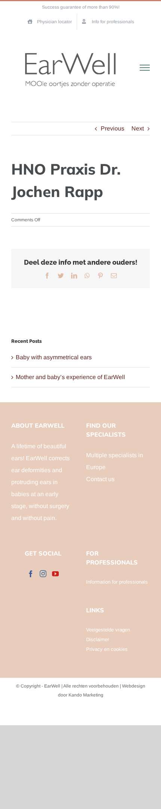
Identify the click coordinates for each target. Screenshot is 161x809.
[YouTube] (55, 573)
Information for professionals (117, 582)
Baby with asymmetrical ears (54, 357)
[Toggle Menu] (144, 68)
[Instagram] (43, 573)
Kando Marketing (86, 695)
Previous (112, 128)
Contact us (100, 479)
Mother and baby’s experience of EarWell (70, 377)
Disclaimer (97, 639)
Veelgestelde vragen (108, 630)
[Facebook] (30, 573)
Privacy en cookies (107, 649)
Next (137, 128)
